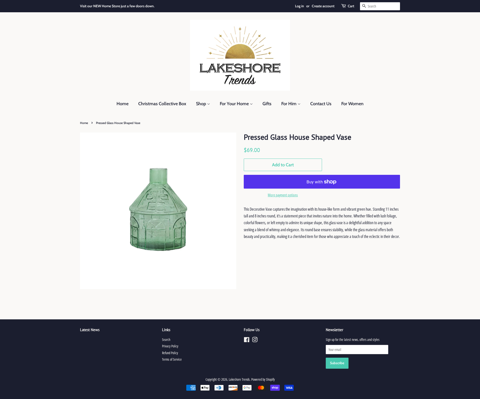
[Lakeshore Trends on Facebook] (247, 340)
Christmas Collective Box (162, 103)
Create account (323, 6)
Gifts (267, 103)
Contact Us (321, 103)
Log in (299, 6)
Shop (201, 103)
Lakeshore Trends (239, 379)
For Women (352, 103)
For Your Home (235, 103)
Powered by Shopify (263, 379)
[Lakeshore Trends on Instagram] (255, 340)
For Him (289, 103)
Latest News (90, 329)
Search (166, 339)
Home (122, 103)
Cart (351, 6)
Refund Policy (170, 352)
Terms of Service (172, 359)
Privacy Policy (170, 346)
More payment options (283, 194)
